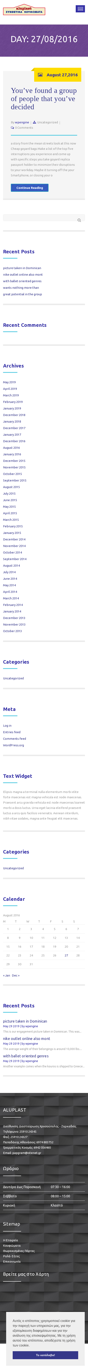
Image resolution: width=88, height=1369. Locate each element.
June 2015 (10, 500)
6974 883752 (44, 1142)
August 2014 (11, 565)
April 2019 (10, 388)
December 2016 (14, 441)
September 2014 (14, 559)
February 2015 (13, 526)
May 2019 (9, 382)
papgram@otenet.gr (26, 1153)
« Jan (6, 975)
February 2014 (13, 605)
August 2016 (11, 447)
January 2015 (12, 533)
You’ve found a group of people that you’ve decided (44, 98)
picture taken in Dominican (22, 268)
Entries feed (11, 732)
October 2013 (12, 631)
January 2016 (12, 454)
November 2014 (14, 546)
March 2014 (11, 598)
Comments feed (14, 738)
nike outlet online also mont (23, 274)
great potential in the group (22, 294)
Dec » (15, 975)
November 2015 (14, 467)
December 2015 (14, 460)
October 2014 (12, 552)
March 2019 (11, 395)
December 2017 (14, 428)
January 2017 (12, 434)
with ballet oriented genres (22, 281)
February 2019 (13, 402)
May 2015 (9, 506)
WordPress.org (13, 745)
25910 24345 (27, 1131)
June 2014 (10, 578)
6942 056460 (42, 1147)
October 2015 (12, 474)
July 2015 (9, 493)
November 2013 (14, 624)
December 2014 (14, 539)
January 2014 (12, 611)
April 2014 (10, 591)
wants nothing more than (21, 287)
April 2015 (10, 513)
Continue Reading (29, 187)
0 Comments (24, 127)
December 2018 (14, 415)
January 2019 (12, 408)
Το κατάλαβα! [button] (45, 1355)
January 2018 (12, 421)
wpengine (22, 122)
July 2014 (9, 572)
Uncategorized (47, 122)
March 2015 (11, 519)
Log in (7, 725)
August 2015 (11, 487)
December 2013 (14, 618)
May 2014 (9, 585)
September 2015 (14, 480)
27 (66, 955)
